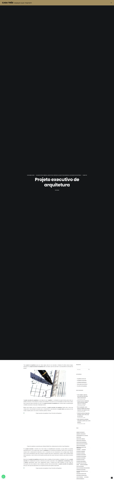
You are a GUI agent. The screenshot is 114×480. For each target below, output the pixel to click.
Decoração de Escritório (81, 454)
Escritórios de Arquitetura (82, 475)
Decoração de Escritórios (81, 456)
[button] (3, 476)
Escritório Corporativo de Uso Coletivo (82, 472)
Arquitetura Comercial (42, 175)
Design (78, 464)
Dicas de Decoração (80, 466)
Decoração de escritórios (75, 175)
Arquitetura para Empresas (82, 442)
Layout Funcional (80, 477)
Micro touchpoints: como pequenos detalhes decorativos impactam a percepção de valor (83, 408)
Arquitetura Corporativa (53, 175)
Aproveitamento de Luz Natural (82, 435)
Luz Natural (86, 477)
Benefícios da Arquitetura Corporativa (81, 447)
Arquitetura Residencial (64, 175)
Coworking (79, 449)
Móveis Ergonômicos (80, 478)
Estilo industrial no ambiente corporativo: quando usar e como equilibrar (83, 421)
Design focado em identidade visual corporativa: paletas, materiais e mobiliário (83, 402)
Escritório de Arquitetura (82, 386)
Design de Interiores (84, 464)
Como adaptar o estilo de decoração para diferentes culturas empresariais (82, 396)
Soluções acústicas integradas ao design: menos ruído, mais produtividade (83, 415)
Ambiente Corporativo (80, 432)
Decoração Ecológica (80, 459)
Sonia (58, 190)
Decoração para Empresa (81, 461)
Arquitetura (79, 437)
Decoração (84, 449)
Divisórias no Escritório (81, 469)
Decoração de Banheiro (81, 451)
